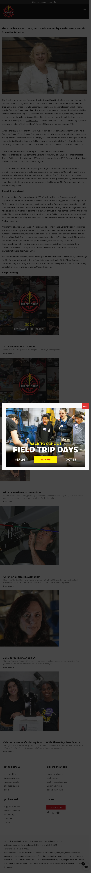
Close (85, 406)
